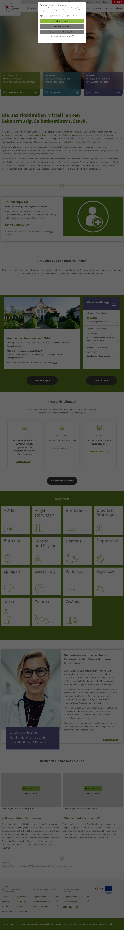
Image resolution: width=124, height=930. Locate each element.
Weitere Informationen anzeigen (61, 36)
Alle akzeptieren (62, 21)
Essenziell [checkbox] (45, 16)
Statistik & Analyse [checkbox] (58, 16)
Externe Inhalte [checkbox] (73, 16)
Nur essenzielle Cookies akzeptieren (62, 32)
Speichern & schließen (62, 26)
